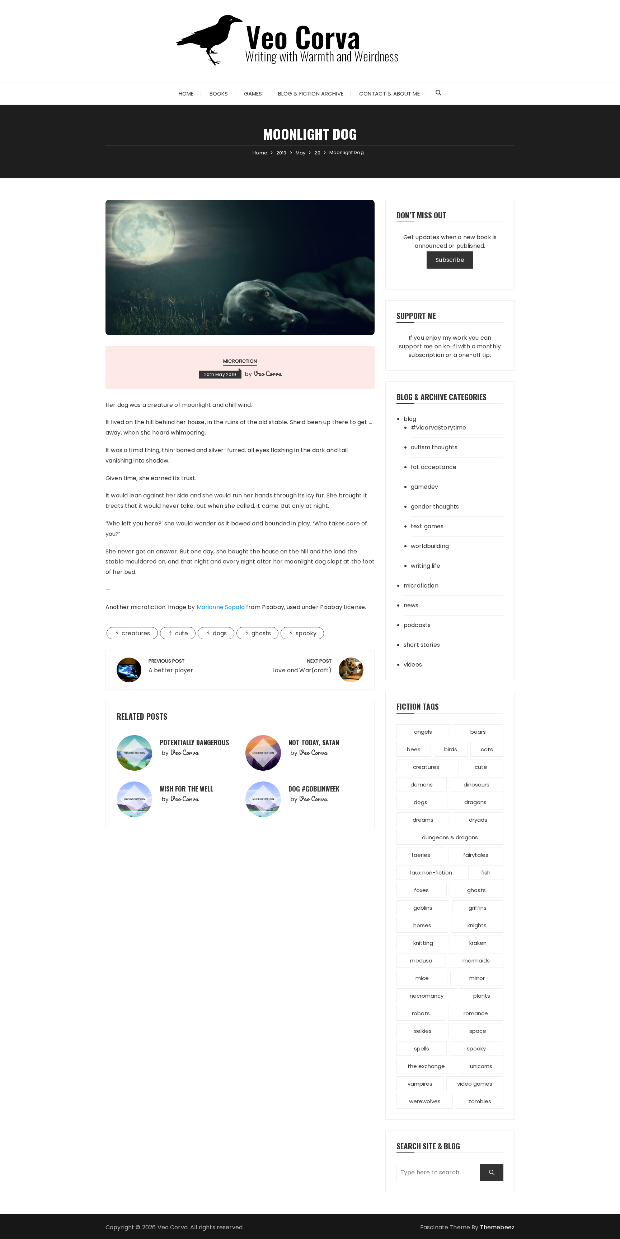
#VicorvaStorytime (438, 427)
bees (414, 749)
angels (423, 731)
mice (422, 978)
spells (421, 1048)
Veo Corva (267, 373)
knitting (423, 943)
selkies (423, 1031)
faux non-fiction (430, 872)
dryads (478, 819)
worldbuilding (430, 546)
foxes (421, 890)
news (411, 605)
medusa (421, 960)
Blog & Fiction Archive (310, 93)
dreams (423, 819)
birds (450, 749)
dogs (220, 633)
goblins (422, 907)
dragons (475, 802)
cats (487, 749)
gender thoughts (435, 506)
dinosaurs (476, 784)
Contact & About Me (389, 93)
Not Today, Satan (313, 742)
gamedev (424, 487)
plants (481, 995)
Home (186, 93)
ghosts (261, 633)
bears (478, 731)
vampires (420, 1083)
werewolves (425, 1101)
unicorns (481, 1066)
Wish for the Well (186, 788)
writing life (425, 566)
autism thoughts (434, 447)
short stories (422, 645)
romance (476, 1013)
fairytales (475, 855)
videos (413, 664)
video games (474, 1083)
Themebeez (497, 1227)
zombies (479, 1101)
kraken (478, 943)
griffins (478, 907)
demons (421, 784)
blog (410, 419)
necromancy (426, 995)
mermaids (476, 960)
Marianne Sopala (221, 607)
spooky (306, 633)
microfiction (240, 361)
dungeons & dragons (450, 837)
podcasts (417, 625)
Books (219, 93)
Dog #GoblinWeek (313, 788)
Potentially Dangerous (194, 742)
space (477, 1031)
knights (477, 925)
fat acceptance (433, 467)
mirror (477, 978)
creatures (136, 633)
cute (181, 633)
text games (427, 526)
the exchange (426, 1066)
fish (485, 872)
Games (253, 93)
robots (421, 1013)
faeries (421, 855)
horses (422, 925)
